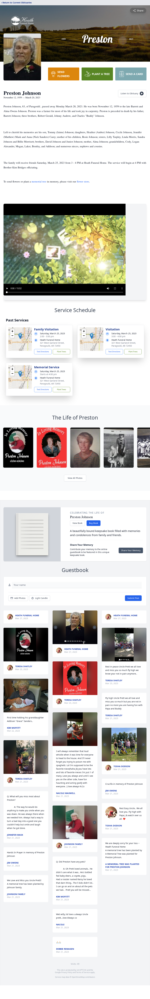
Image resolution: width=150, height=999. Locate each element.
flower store (83, 181)
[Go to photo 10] (81, 641)
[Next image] (45, 757)
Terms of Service (83, 972)
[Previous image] (6, 757)
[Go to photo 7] (31, 772)
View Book (77, 523)
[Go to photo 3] (24, 772)
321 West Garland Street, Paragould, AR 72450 (52, 344)
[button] (20, 336)
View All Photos (75, 478)
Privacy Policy (66, 972)
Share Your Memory (130, 550)
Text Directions (43, 351)
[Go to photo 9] (79, 641)
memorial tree (38, 181)
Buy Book (93, 523)
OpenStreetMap (78, 977)
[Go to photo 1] (20, 772)
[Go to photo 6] (29, 772)
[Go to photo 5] (27, 772)
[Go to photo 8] (77, 641)
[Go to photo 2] (22, 772)
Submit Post (133, 598)
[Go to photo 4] (26, 772)
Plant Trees (61, 351)
